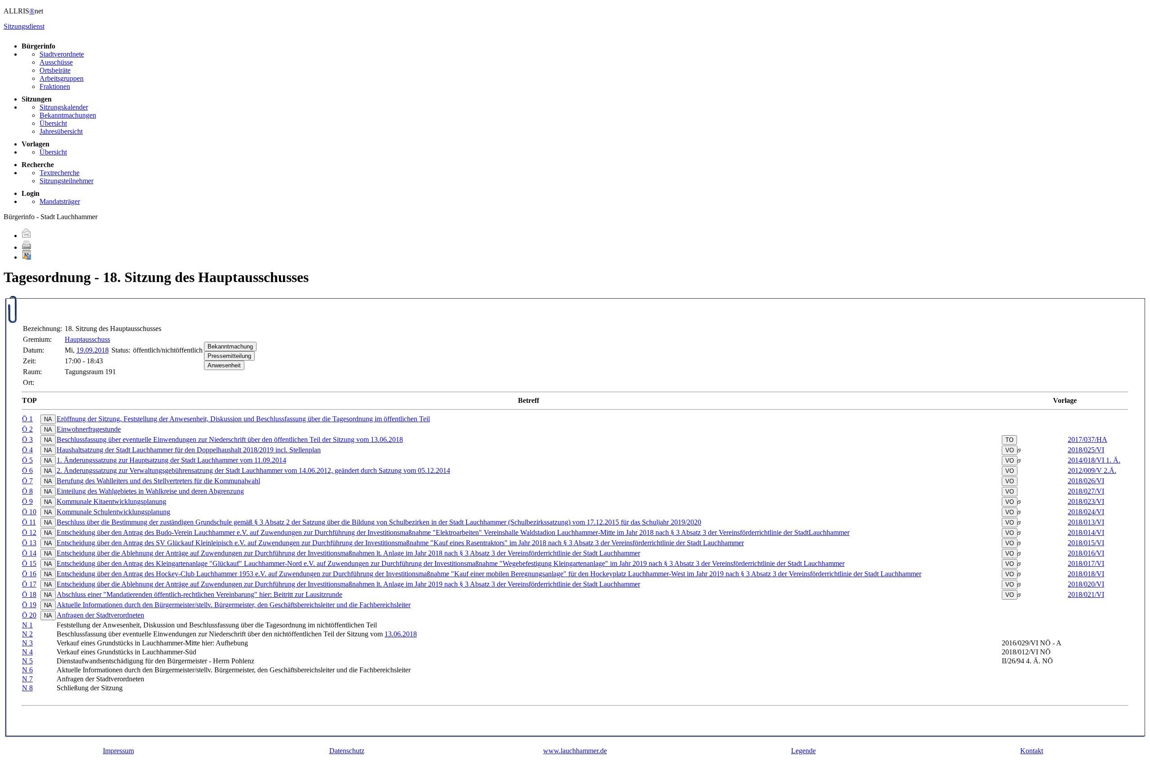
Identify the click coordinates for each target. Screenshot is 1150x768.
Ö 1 (27, 419)
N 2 (27, 634)
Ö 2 (27, 429)
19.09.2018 (92, 350)
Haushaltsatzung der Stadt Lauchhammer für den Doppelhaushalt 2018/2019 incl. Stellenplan (189, 450)
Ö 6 (27, 470)
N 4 (27, 652)
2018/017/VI (1086, 563)
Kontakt (1031, 751)
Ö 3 (27, 439)
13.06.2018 (401, 634)
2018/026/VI (1086, 481)
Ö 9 (27, 501)
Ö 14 (29, 553)
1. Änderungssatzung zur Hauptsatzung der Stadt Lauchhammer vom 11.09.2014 (171, 460)
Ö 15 (29, 563)
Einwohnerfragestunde (89, 429)
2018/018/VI (1086, 574)
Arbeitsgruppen (62, 78)
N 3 (27, 643)
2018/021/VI (1086, 594)
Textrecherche (60, 173)
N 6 (27, 670)
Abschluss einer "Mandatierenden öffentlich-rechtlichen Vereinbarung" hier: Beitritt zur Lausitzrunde (199, 594)
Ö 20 (29, 615)
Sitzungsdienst (24, 26)
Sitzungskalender (64, 107)
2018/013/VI (1086, 522)
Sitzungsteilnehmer (66, 181)
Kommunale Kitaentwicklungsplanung (111, 501)
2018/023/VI (1086, 501)
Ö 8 (27, 491)
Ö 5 (27, 460)
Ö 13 (29, 543)
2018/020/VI (1086, 584)
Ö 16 (29, 574)
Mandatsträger (60, 201)
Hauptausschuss (87, 339)
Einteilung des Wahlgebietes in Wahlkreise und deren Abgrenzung (150, 491)
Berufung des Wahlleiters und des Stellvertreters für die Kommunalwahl (158, 481)
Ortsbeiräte (55, 70)
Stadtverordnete (62, 54)
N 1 (27, 625)
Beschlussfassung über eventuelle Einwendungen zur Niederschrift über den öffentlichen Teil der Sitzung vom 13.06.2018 (230, 439)
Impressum (118, 751)
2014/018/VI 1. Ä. (1094, 460)
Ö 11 (29, 522)
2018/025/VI (1086, 450)
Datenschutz (346, 751)
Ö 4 (27, 450)
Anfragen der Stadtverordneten (100, 615)
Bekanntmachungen (68, 115)
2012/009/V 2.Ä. (1092, 470)
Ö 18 (29, 594)
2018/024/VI (1086, 512)
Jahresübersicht (61, 131)
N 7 (27, 679)
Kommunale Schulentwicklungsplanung (113, 512)
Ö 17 (29, 584)
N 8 (27, 688)
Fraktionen (55, 86)
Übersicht (53, 123)
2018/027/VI (1086, 491)
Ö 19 (29, 605)
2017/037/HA (1087, 439)
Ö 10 (29, 512)
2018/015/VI (1086, 543)
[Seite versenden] (26, 235)
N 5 (27, 661)
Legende (803, 751)
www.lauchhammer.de (575, 751)
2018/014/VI (1086, 532)
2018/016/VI (1086, 553)
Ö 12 (29, 532)
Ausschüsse (56, 62)
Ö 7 (27, 481)
